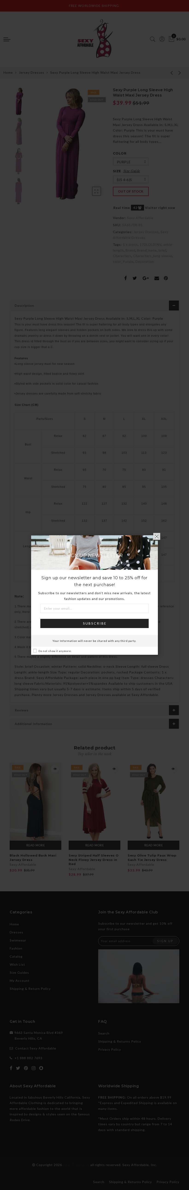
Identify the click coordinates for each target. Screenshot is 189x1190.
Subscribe (95, 623)
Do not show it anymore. (55, 650)
